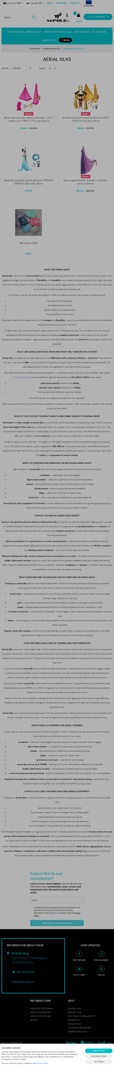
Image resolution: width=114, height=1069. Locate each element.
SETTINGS (99, 1062)
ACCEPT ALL (99, 1051)
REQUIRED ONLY (99, 1056)
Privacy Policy (42, 1063)
